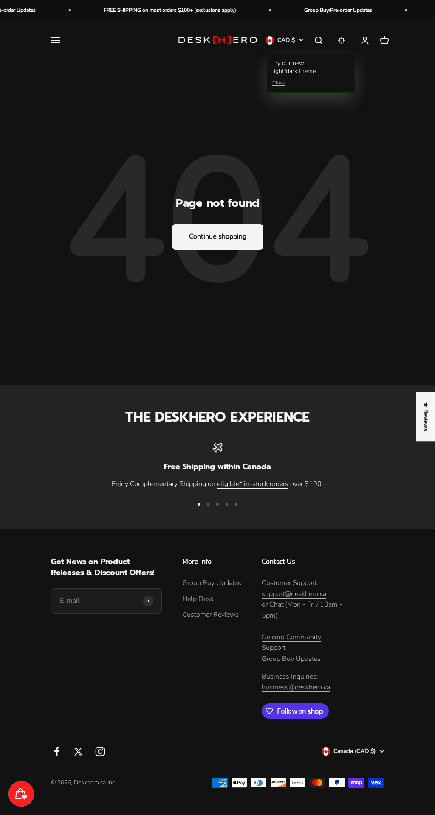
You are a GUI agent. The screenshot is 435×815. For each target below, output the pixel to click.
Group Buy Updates (211, 582)
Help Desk (198, 599)
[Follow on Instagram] (100, 751)
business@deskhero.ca (296, 687)
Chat (276, 604)
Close (278, 82)
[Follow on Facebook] (56, 751)
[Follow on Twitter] (78, 751)
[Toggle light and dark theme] (341, 40)
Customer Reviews (210, 614)
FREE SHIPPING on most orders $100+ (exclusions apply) (159, 10)
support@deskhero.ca (294, 594)
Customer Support (289, 582)
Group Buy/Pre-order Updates (328, 10)
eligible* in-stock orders (252, 484)
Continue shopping (217, 236)
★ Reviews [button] (426, 416)
